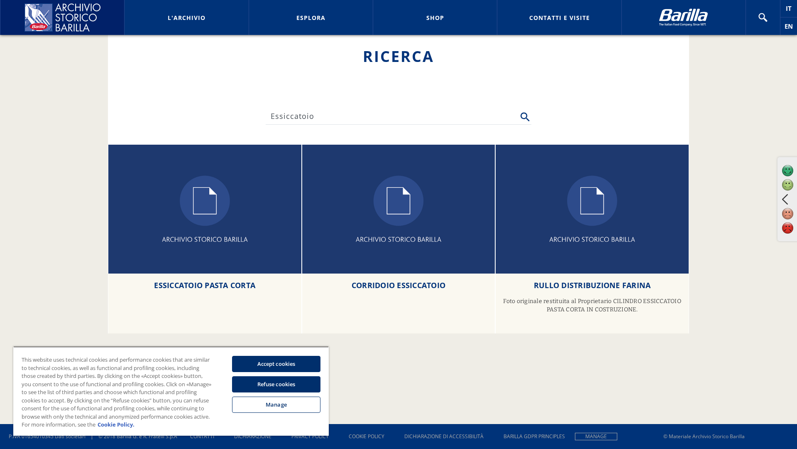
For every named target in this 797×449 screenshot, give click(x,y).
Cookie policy (366, 436)
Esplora (310, 18)
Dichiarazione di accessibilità (444, 436)
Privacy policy (310, 436)
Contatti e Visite (559, 18)
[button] (763, 17)
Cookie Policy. (116, 424)
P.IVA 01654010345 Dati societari (47, 436)
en (791, 28)
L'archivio (186, 18)
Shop (435, 18)
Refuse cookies (276, 384)
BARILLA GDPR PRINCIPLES (534, 436)
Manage (596, 436)
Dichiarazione (252, 436)
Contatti (202, 436)
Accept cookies (276, 364)
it (791, 10)
